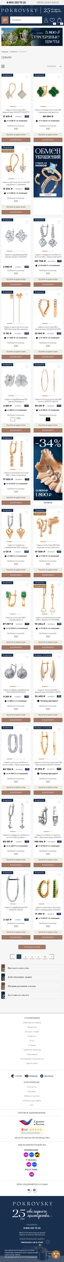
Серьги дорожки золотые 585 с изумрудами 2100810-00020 (48, 908)
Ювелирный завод (32, 1023)
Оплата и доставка (32, 1101)
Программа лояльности (32, 1059)
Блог (32, 1041)
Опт (32, 1105)
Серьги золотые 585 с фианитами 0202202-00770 (48, 691)
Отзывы (32, 1045)
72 (45, 956)
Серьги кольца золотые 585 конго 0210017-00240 (48, 400)
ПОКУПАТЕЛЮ (32, 1082)
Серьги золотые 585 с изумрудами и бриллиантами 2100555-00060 (16, 619)
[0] (52, 20)
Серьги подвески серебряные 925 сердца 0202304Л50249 (16, 546)
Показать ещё (32, 947)
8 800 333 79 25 (16, 2)
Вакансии (32, 1027)
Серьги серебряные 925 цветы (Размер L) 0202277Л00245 (16, 400)
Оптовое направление (32, 1113)
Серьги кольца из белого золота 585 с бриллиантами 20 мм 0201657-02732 (16, 763)
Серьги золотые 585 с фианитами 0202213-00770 (48, 328)
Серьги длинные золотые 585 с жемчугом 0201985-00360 (48, 619)
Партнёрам (32, 1054)
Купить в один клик (16, 134)
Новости (32, 1036)
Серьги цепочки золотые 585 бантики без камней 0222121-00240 (16, 328)
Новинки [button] (51, 66)
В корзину (16, 140)
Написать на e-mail (32, 1242)
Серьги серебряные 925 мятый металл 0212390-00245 (16, 256)
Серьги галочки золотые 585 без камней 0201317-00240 (48, 763)
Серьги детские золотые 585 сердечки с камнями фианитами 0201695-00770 (16, 183)
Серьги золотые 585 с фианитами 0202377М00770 (16, 111)
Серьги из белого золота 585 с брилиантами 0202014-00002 (48, 836)
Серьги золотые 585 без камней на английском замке (48, 546)
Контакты (31, 1087)
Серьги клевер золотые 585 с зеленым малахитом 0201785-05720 (48, 111)
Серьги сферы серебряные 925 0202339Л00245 (16, 691)
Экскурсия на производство (32, 1138)
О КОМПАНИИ (32, 1018)
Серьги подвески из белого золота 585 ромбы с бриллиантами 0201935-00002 (16, 836)
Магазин (31, 1092)
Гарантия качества (32, 1050)
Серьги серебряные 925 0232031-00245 (16, 908)
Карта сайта (32, 1063)
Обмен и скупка (31, 1096)
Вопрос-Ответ (32, 1032)
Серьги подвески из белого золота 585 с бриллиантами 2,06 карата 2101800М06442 (48, 256)
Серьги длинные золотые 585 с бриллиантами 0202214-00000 (16, 474)
